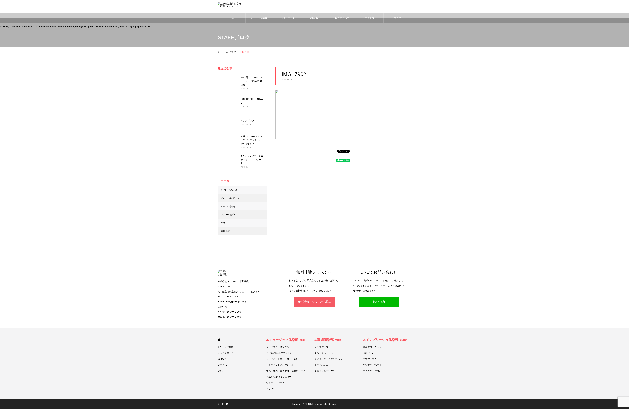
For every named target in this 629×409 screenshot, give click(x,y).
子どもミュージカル (324, 370)
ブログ (397, 18)
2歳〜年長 (368, 353)
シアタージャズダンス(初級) (329, 359)
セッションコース (275, 382)
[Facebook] (227, 404)
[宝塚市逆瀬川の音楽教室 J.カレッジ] (230, 6)
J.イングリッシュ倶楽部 (385, 340)
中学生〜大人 (370, 359)
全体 (223, 222)
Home (232, 18)
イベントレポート (230, 198)
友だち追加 (379, 301)
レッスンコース (287, 18)
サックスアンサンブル (277, 347)
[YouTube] (231, 404)
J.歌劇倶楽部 (327, 340)
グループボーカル (323, 353)
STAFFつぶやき (229, 190)
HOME (219, 339)
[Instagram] (218, 404)
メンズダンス (321, 347)
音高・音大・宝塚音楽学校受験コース (285, 370)
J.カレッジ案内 (259, 18)
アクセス (369, 18)
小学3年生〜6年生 (372, 364)
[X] (222, 404)
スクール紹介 (228, 214)
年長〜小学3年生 (371, 370)
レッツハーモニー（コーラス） (282, 359)
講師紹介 (314, 18)
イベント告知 (228, 206)
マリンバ (270, 388)
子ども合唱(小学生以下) (278, 353)
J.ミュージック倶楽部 (286, 340)
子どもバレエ (321, 364)
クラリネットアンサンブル (280, 364)
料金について (342, 18)
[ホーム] (219, 52)
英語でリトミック (372, 347)
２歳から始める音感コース (280, 376)
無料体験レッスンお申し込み (314, 301)
